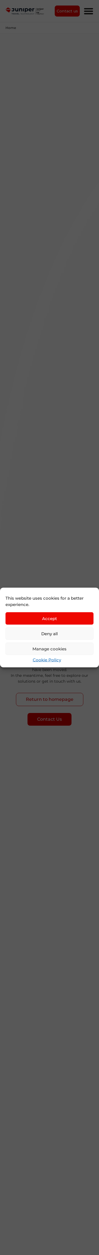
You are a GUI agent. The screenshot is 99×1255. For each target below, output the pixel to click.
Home (11, 28)
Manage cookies (49, 648)
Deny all (49, 633)
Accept (49, 618)
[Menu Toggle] (89, 11)
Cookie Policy (47, 660)
